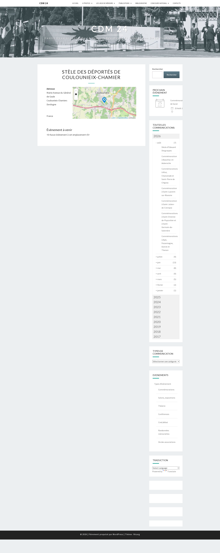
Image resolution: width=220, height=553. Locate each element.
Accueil (75, 3)
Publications (124, 3)
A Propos (86, 3)
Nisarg (136, 534)
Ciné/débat (163, 422)
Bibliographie (141, 3)
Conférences (163, 414)
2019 (157, 326)
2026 (157, 136)
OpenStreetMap (123, 118)
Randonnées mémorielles (163, 432)
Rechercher (157, 69)
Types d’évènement (162, 384)
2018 (157, 331)
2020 (157, 322)
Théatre (161, 406)
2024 (157, 302)
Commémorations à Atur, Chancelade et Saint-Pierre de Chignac (170, 175)
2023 (157, 307)
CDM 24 (43, 3)
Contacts (177, 3)
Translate (171, 471)
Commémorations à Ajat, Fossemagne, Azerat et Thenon (170, 243)
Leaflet (113, 118)
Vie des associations (166, 442)
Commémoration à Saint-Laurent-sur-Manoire (169, 191)
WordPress (118, 534)
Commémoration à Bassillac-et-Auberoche (169, 159)
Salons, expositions (166, 397)
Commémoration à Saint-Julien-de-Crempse (169, 204)
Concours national (159, 3)
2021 (157, 317)
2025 (157, 297)
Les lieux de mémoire (104, 3)
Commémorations (166, 389)
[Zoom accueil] (76, 94)
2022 (157, 312)
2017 (157, 336)
